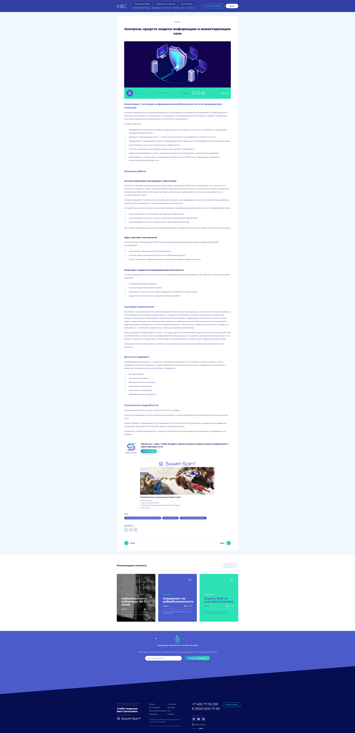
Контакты (190, 8)
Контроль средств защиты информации (193, 518)
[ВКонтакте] (193, 93)
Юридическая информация (157, 721)
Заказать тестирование (197, 658)
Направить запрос (149, 451)
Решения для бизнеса (142, 4)
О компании (171, 704)
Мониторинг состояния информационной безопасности (142, 518)
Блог (183, 8)
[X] (203, 93)
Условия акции (145, 507)
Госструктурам (154, 707)
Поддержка (156, 8)
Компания (166, 8)
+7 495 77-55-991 (205, 704)
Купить (232, 6)
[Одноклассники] (198, 93)
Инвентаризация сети (170, 518)
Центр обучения (187, 4)
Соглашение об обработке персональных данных (164, 719)
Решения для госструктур (165, 4)
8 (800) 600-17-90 (206, 708)
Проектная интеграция (141, 8)
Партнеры (176, 8)
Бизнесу (152, 704)
